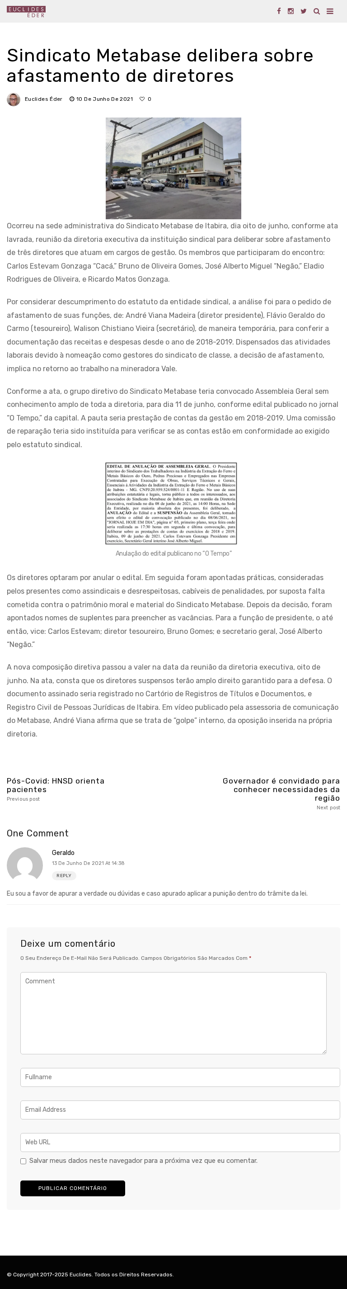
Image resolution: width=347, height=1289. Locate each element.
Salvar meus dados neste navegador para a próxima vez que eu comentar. (143, 1161)
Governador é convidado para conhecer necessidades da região (281, 793)
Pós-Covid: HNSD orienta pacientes (56, 789)
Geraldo (63, 853)
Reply (64, 875)
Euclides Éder (44, 99)
